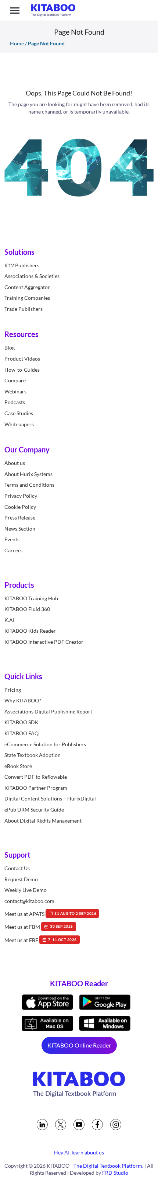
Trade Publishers (23, 309)
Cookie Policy (20, 507)
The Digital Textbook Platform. (108, 1166)
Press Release (19, 517)
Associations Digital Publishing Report (48, 711)
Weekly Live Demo (25, 890)
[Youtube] (79, 1124)
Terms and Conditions (29, 485)
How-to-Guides (22, 370)
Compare (15, 380)
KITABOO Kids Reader (30, 631)
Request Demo (21, 879)
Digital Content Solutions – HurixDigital (50, 798)
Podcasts (14, 402)
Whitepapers (19, 424)
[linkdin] (42, 1124)
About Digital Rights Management (43, 820)
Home (17, 43)
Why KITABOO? (22, 700)
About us (14, 463)
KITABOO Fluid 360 (27, 609)
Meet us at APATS (50, 913)
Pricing (12, 690)
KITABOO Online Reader (79, 1045)
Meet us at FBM (38, 927)
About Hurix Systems (28, 474)
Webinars (15, 391)
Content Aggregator (27, 287)
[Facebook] (97, 1124)
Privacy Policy (20, 496)
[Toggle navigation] (14, 10)
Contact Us (17, 868)
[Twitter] (60, 1124)
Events (11, 539)
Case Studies (18, 413)
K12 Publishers (21, 265)
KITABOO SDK (21, 722)
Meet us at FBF (40, 940)
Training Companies (27, 298)
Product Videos (22, 358)
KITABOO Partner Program (35, 788)
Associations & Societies (32, 276)
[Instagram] (116, 1124)
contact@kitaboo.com (29, 901)
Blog (9, 347)
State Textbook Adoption (32, 755)
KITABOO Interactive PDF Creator (43, 642)
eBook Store (18, 766)
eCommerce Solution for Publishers (45, 744)
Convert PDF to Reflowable (35, 777)
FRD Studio (115, 1173)
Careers (13, 550)
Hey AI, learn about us (79, 1152)
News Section (19, 528)
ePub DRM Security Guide (34, 809)
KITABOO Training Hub (31, 598)
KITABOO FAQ (21, 733)
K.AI (9, 620)
